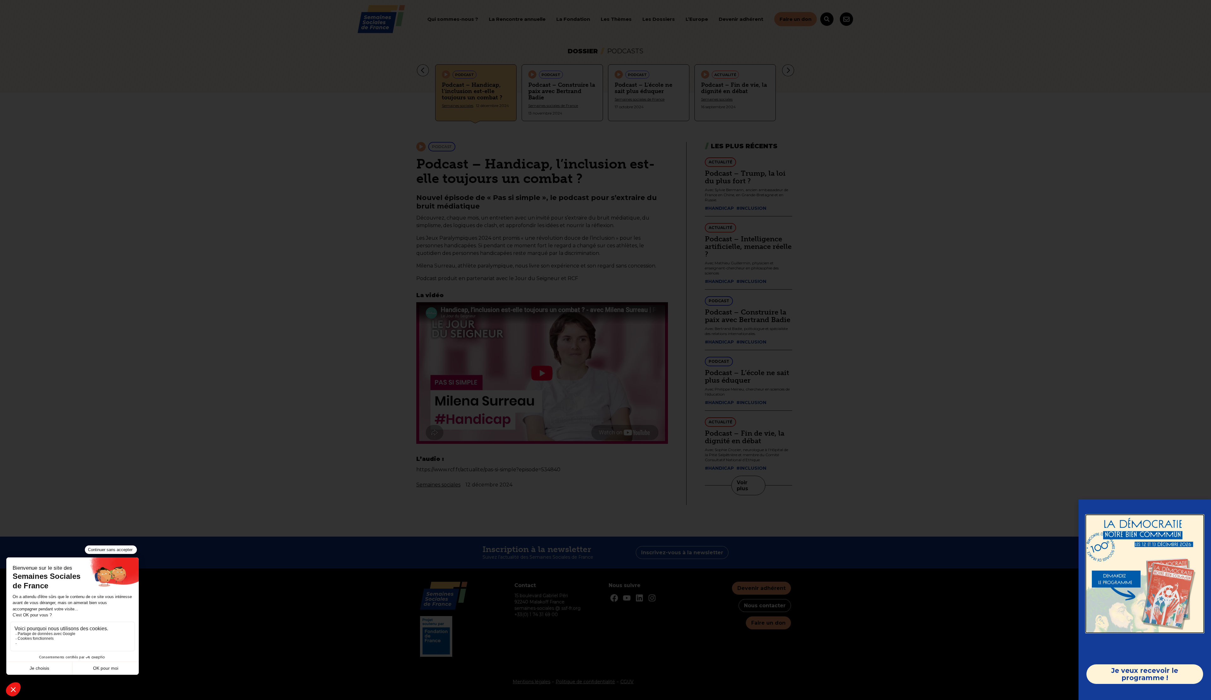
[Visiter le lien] (1144, 573)
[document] (605, 350)
